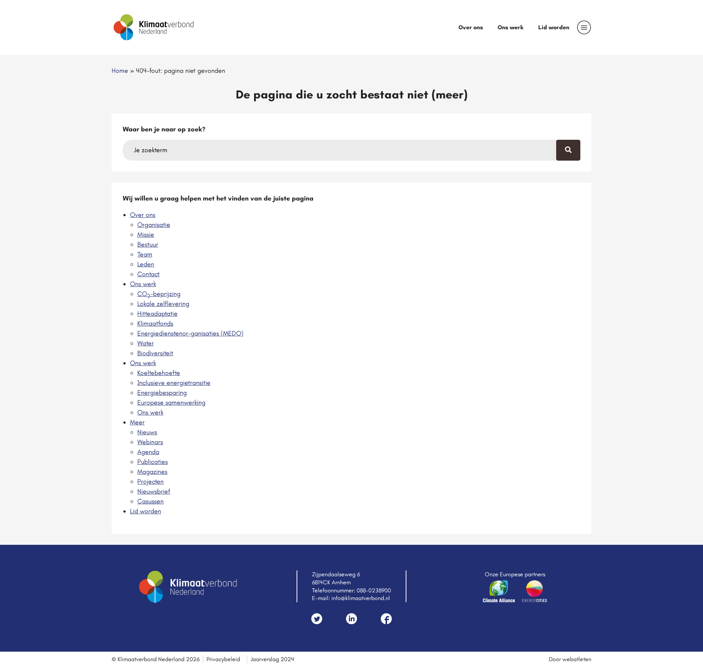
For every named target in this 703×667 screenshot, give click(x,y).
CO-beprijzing (159, 294)
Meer (137, 422)
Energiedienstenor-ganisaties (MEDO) (190, 333)
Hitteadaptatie (157, 314)
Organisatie (153, 225)
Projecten (150, 481)
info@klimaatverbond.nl (360, 598)
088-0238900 (374, 590)
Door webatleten (570, 659)
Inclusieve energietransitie (174, 383)
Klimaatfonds (155, 323)
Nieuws (147, 432)
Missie (145, 235)
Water (145, 343)
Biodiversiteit (155, 353)
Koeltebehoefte (158, 373)
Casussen (150, 501)
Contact (148, 274)
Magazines (152, 472)
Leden (145, 264)
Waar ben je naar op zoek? (164, 129)
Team (144, 254)
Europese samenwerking (171, 402)
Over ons (470, 27)
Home (120, 71)
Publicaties (152, 462)
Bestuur (147, 244)
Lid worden (553, 27)
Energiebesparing (162, 393)
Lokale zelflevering (163, 304)
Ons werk (511, 27)
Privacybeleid (223, 659)
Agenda (148, 452)
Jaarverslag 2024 (272, 659)
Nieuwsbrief (153, 491)
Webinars (150, 442)
